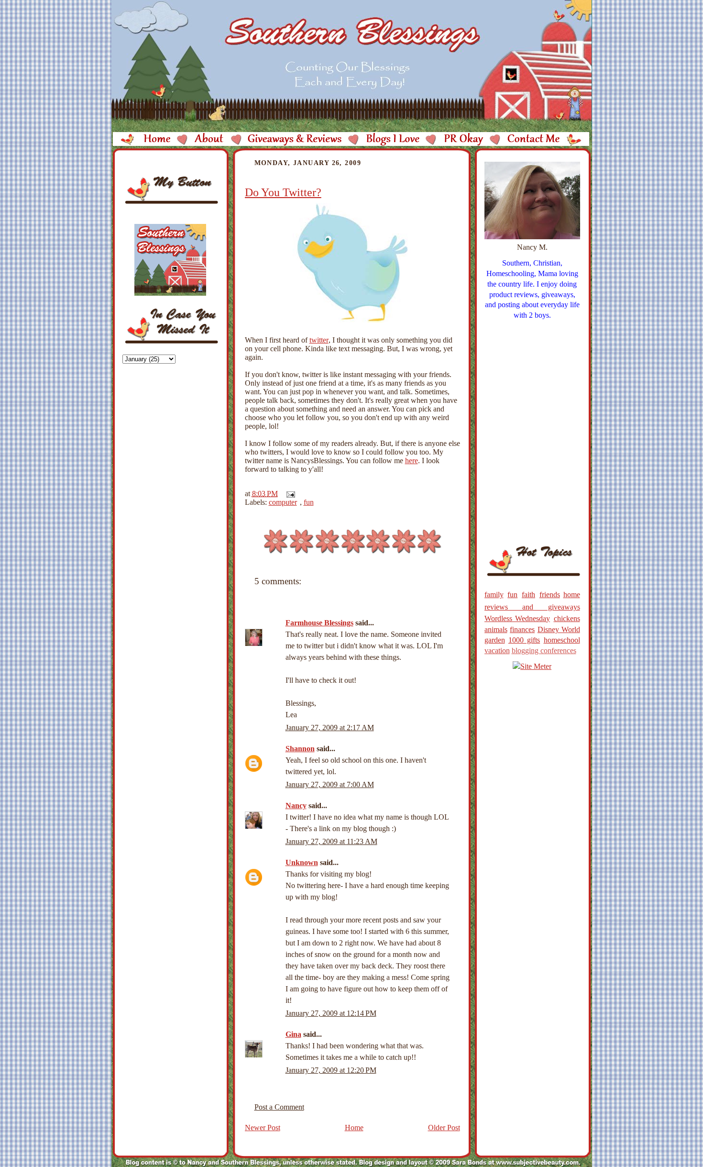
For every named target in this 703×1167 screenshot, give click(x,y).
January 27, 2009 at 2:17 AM (330, 727)
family (494, 594)
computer (283, 502)
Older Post (444, 1127)
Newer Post (262, 1127)
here (411, 460)
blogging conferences (544, 650)
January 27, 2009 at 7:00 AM (330, 784)
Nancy (296, 805)
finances (522, 629)
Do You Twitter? (283, 192)
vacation (497, 650)
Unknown (302, 862)
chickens (567, 618)
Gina (293, 1034)
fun (309, 502)
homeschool (562, 640)
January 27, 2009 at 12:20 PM (331, 1070)
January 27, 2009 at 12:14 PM (331, 1013)
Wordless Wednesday (517, 618)
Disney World (559, 629)
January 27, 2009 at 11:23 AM (331, 841)
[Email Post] (289, 493)
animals (495, 629)
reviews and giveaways (532, 607)
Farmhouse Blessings (319, 623)
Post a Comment (279, 1107)
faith (528, 594)
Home (354, 1127)
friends (549, 594)
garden (494, 640)
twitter (319, 340)
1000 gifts (524, 640)
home (571, 594)
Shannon (300, 749)
